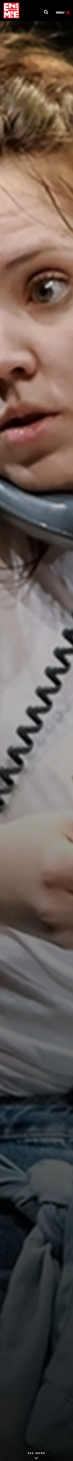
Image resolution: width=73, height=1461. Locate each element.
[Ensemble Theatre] (11, 10)
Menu (60, 12)
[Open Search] (44, 11)
